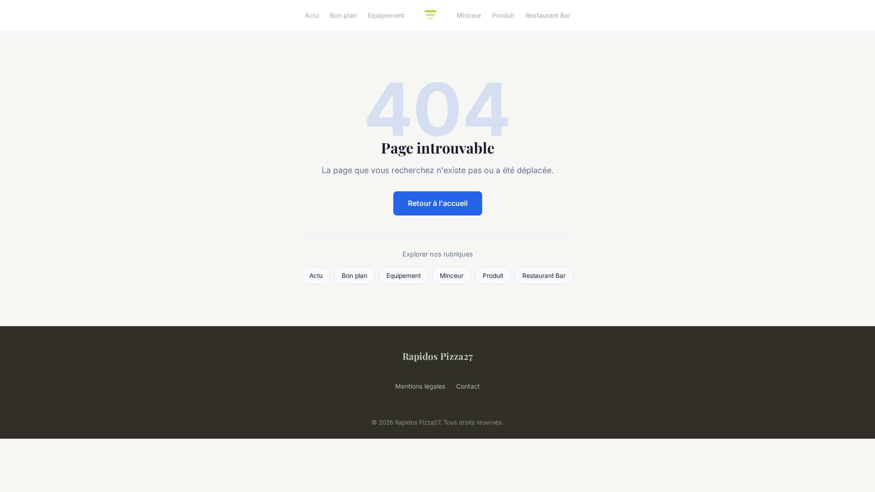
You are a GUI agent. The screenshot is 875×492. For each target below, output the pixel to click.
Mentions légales (420, 386)
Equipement (386, 15)
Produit (503, 15)
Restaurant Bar (547, 15)
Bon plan (343, 15)
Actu (312, 15)
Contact (468, 386)
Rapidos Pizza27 (437, 355)
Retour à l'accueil (438, 203)
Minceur (469, 15)
